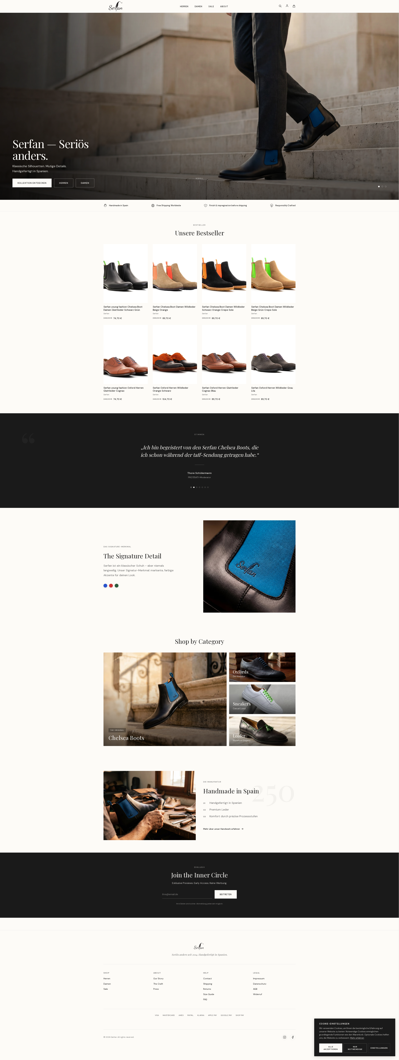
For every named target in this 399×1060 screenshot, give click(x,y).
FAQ (205, 1014)
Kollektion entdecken (32, 183)
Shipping (207, 998)
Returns (207, 1003)
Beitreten (226, 909)
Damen (198, 6)
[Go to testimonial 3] (196, 502)
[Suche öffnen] (280, 6)
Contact (207, 993)
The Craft (158, 998)
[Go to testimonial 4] (199, 502)
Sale (211, 6)
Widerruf (257, 1009)
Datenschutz (259, 998)
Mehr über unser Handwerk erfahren (221, 843)
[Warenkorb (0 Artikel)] (294, 6)
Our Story (158, 993)
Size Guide (208, 1009)
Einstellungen (379, 1048)
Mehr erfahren (357, 1038)
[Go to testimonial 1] (191, 502)
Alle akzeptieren (331, 1048)
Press (156, 1003)
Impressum (258, 993)
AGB (255, 1003)
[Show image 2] (382, 186)
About (224, 6)
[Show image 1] (379, 186)
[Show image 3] (386, 186)
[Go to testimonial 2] (194, 502)
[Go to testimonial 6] (205, 502)
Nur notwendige (355, 1048)
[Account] (287, 6)
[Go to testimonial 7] (208, 502)
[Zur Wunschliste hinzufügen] (142, 249)
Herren (184, 6)
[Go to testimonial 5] (202, 502)
